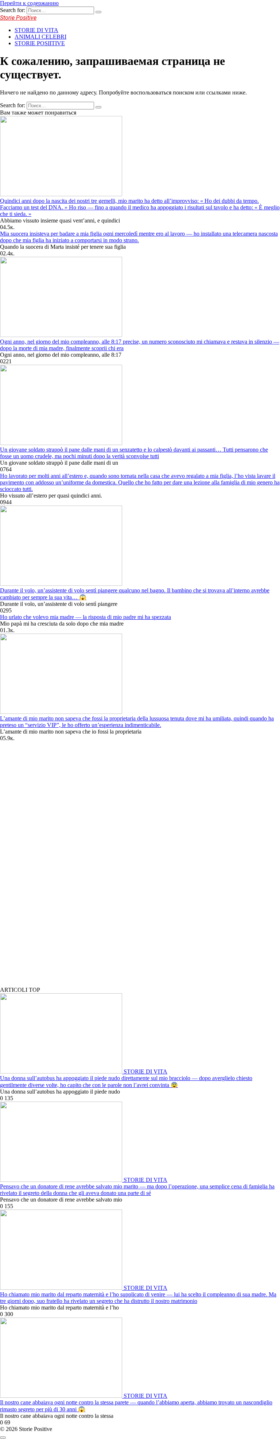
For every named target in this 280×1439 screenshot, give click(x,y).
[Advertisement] (54, 870)
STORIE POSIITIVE (40, 43)
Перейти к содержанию (29, 3)
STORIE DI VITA (36, 30)
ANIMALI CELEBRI (40, 37)
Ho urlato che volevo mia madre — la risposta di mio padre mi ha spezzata (85, 617)
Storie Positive (18, 17)
